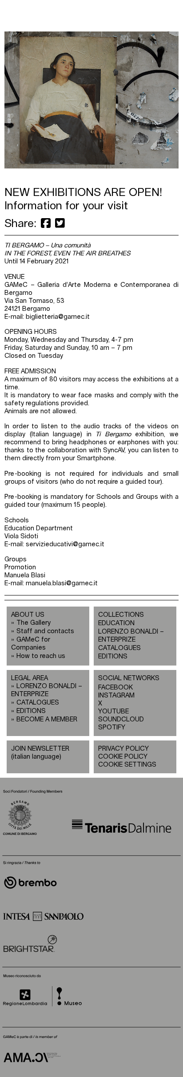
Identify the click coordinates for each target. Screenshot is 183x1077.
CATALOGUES (119, 648)
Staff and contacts (45, 631)
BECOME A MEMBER (46, 719)
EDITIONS (112, 656)
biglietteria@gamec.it (58, 316)
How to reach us (40, 656)
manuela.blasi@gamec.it (62, 583)
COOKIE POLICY (122, 756)
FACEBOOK (115, 687)
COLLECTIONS (121, 614)
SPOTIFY (111, 727)
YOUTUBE (113, 711)
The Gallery (33, 622)
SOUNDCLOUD (116, 719)
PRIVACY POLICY (123, 748)
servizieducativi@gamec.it (65, 544)
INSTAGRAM (116, 695)
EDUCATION (116, 623)
